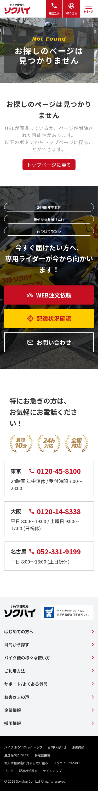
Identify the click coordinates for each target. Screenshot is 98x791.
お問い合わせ (57, 747)
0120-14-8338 (59, 511)
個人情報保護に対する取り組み (26, 763)
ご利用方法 (14, 671)
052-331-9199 (59, 551)
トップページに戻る (49, 164)
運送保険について (16, 755)
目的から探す (16, 644)
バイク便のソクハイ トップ (23, 747)
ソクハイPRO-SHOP (67, 763)
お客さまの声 (16, 697)
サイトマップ (52, 770)
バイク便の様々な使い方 (27, 657)
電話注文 (54, 13)
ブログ (9, 770)
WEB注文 (71, 13)
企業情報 (12, 710)
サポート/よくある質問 (26, 684)
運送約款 (78, 747)
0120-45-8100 (59, 471)
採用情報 (12, 723)
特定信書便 (42, 755)
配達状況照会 (28, 770)
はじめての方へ (18, 631)
